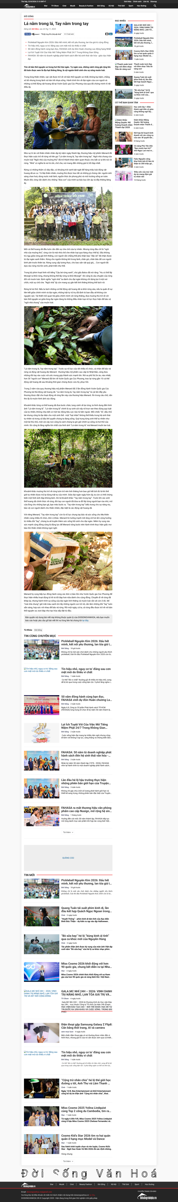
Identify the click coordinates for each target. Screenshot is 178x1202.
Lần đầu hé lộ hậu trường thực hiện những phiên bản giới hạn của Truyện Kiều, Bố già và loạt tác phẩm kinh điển (86, 781)
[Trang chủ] (28, 1185)
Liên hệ (146, 2)
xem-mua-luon (67, 1032)
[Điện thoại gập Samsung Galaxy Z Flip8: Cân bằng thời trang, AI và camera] (41, 1033)
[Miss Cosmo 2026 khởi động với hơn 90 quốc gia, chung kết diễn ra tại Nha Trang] (41, 972)
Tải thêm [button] (67, 832)
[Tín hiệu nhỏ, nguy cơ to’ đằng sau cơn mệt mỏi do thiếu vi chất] (41, 677)
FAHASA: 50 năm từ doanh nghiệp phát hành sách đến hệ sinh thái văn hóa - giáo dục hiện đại (86, 754)
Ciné (64, 6)
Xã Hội (111, 6)
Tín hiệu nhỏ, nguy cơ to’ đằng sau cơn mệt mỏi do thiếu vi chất (57, 45)
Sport (131, 6)
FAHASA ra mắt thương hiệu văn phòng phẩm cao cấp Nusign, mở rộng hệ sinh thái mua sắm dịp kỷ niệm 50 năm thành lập (86, 809)
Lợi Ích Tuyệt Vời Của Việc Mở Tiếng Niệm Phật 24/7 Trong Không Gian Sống (63, 52)
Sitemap (154, 2)
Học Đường (141, 6)
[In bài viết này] (110, 34)
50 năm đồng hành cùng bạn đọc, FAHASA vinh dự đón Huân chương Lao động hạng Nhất (69, 49)
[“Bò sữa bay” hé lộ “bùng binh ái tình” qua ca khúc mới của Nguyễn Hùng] (41, 944)
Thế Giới (121, 6)
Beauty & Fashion (86, 6)
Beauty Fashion (85, 1184)
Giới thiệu (127, 2)
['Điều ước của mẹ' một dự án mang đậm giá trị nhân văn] (124, 176)
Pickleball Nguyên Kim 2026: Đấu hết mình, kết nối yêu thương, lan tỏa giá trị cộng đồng (68, 42)
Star (45, 6)
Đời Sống (101, 6)
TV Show (55, 6)
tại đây (85, 620)
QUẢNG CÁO (68, 858)
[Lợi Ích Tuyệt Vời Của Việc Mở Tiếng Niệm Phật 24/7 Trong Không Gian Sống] (41, 733)
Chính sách (137, 2)
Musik (72, 6)
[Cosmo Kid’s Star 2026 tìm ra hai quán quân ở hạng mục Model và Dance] (41, 1144)
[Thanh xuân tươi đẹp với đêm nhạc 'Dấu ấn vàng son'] (124, 68)
